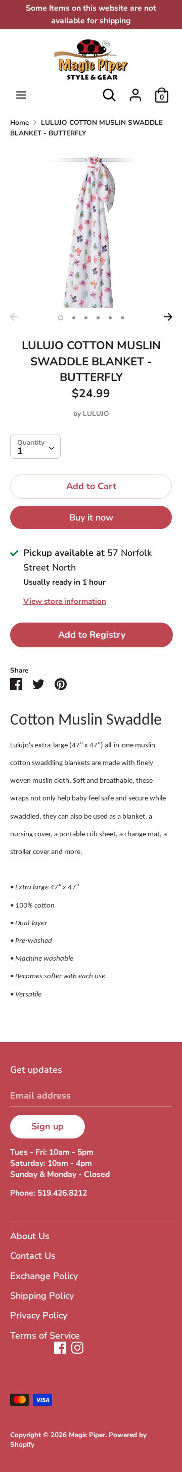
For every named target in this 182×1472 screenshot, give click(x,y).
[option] (91, 227)
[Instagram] (77, 1348)
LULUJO (96, 413)
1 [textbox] (20, 451)
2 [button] (73, 317)
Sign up (47, 1126)
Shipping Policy (42, 1296)
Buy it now (91, 517)
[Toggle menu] (21, 95)
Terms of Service (45, 1335)
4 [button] (98, 317)
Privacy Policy (38, 1315)
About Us (30, 1236)
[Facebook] (60, 1348)
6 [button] (122, 317)
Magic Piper (87, 1435)
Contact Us (33, 1256)
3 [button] (85, 317)
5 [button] (110, 317)
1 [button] (60, 317)
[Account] (135, 92)
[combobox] (35, 447)
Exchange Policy (44, 1276)
